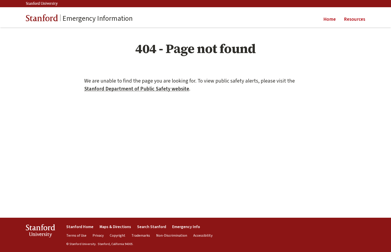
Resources (354, 19)
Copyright (117, 235)
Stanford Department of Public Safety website (136, 88)
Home (329, 19)
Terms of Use (76, 235)
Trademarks (140, 235)
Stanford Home (79, 227)
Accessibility (202, 235)
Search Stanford (151, 227)
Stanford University (42, 3)
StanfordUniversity (40, 231)
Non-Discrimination (171, 235)
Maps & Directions (115, 227)
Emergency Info (186, 227)
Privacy (98, 235)
